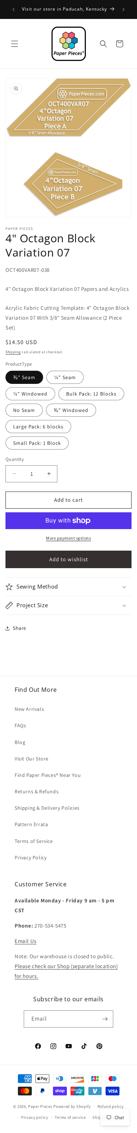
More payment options (68, 538)
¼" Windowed (30, 393)
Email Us (26, 940)
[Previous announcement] (13, 9)
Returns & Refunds (36, 791)
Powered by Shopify (72, 1106)
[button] (15, 44)
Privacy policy (34, 1117)
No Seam (24, 410)
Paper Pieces (40, 1106)
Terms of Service (34, 841)
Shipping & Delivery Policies (47, 808)
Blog (20, 742)
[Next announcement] (123, 9)
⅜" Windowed (71, 410)
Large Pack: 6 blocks (38, 426)
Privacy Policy (30, 857)
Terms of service (70, 1117)
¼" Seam (65, 377)
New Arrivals (29, 709)
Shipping (13, 352)
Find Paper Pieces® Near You (48, 775)
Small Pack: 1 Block (37, 443)
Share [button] (19, 628)
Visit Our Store (32, 758)
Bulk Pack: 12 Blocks (91, 393)
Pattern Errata (31, 824)
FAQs (20, 725)
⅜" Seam (24, 377)
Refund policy (110, 1106)
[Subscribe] (105, 1019)
